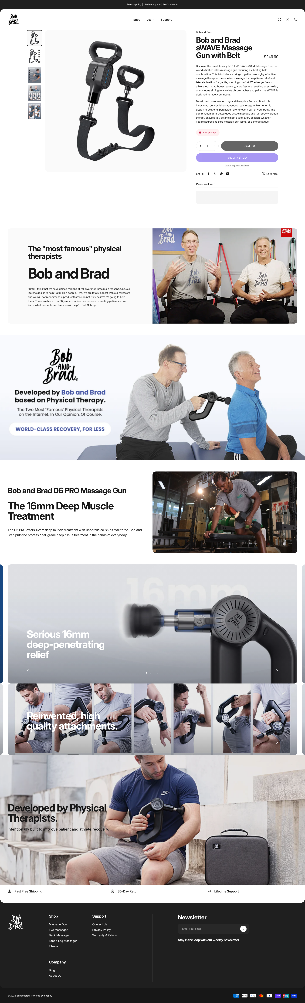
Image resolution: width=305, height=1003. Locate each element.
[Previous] (30, 671)
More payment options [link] (237, 165)
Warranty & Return (104, 935)
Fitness (53, 946)
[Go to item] (34, 38)
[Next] (178, 108)
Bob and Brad (204, 32)
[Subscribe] (243, 929)
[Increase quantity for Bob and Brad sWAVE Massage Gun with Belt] (214, 146)
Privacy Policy (101, 930)
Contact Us (99, 924)
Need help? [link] (272, 173)
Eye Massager (58, 930)
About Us (55, 975)
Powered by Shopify (41, 995)
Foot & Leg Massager (63, 940)
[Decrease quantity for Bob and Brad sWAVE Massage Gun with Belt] (199, 146)
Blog (52, 970)
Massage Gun (58, 924)
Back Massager (59, 935)
